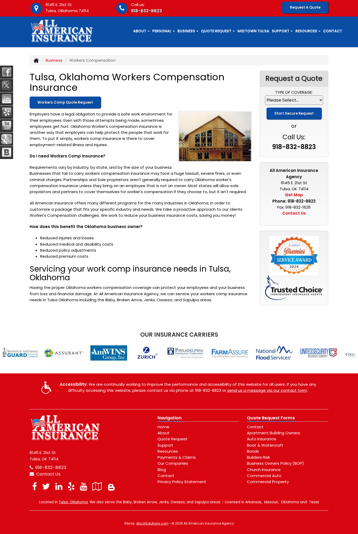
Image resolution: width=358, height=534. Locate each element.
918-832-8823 (146, 11)
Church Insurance (264, 469)
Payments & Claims (177, 457)
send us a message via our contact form (267, 390)
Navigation (170, 418)
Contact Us (294, 213)
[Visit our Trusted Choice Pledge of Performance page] (294, 287)
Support (165, 445)
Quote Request (173, 439)
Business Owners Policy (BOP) (275, 463)
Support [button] (281, 31)
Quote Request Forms (271, 418)
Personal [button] (162, 31)
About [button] (140, 31)
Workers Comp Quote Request (65, 102)
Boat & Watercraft (265, 445)
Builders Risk (258, 457)
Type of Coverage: (294, 92)
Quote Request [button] (216, 31)
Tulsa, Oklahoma (73, 502)
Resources (168, 451)
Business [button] (186, 31)
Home (163, 427)
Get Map (294, 195)
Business (54, 60)
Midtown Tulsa (253, 31)
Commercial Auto (264, 475)
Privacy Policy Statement (182, 481)
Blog (162, 469)
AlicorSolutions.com (152, 523)
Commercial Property (268, 481)
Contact (332, 31)
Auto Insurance (261, 439)
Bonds (253, 451)
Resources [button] (306, 31)
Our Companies (173, 463)
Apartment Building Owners (273, 433)
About (164, 433)
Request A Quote (305, 7)
